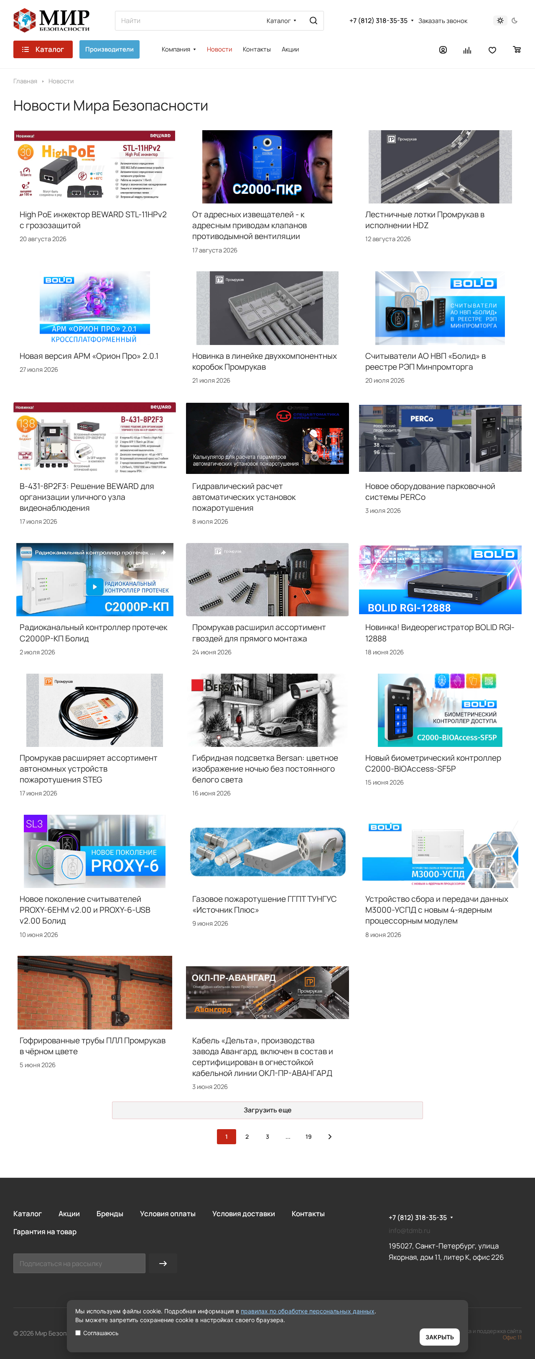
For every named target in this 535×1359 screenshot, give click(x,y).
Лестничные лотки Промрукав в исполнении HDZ (424, 220)
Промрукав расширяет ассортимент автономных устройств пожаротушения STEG (89, 768)
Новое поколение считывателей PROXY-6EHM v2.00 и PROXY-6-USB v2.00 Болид (85, 909)
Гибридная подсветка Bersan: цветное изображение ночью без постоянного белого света (265, 768)
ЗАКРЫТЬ (439, 1337)
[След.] (329, 1136)
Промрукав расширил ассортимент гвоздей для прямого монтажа (259, 632)
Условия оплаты (168, 1213)
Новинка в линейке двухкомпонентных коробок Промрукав (264, 361)
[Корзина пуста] (517, 49)
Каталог (27, 1213)
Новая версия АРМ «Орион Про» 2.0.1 (89, 355)
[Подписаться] (163, 1263)
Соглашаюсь (101, 1332)
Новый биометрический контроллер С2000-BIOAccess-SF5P (433, 763)
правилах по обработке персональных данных (307, 1311)
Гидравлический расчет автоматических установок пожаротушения (244, 497)
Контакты (308, 1213)
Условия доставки (243, 1213)
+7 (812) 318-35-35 (378, 21)
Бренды (110, 1213)
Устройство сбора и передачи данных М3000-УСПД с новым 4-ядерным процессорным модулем (436, 909)
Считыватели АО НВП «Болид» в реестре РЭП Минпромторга (425, 361)
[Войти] (443, 49)
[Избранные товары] (492, 49)
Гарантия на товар (44, 1231)
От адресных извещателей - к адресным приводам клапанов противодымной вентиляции (249, 225)
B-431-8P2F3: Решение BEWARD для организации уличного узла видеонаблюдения (87, 497)
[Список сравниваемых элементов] (468, 49)
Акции (69, 1213)
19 (309, 1136)
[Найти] (313, 21)
